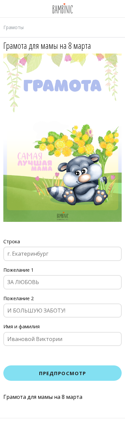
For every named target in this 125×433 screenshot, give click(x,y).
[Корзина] (87, 425)
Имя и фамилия (21, 326)
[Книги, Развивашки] (62, 425)
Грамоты (13, 27)
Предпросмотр (62, 373)
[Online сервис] (37, 425)
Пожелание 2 (18, 298)
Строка (11, 241)
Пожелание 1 (18, 270)
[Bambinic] (62, 8)
